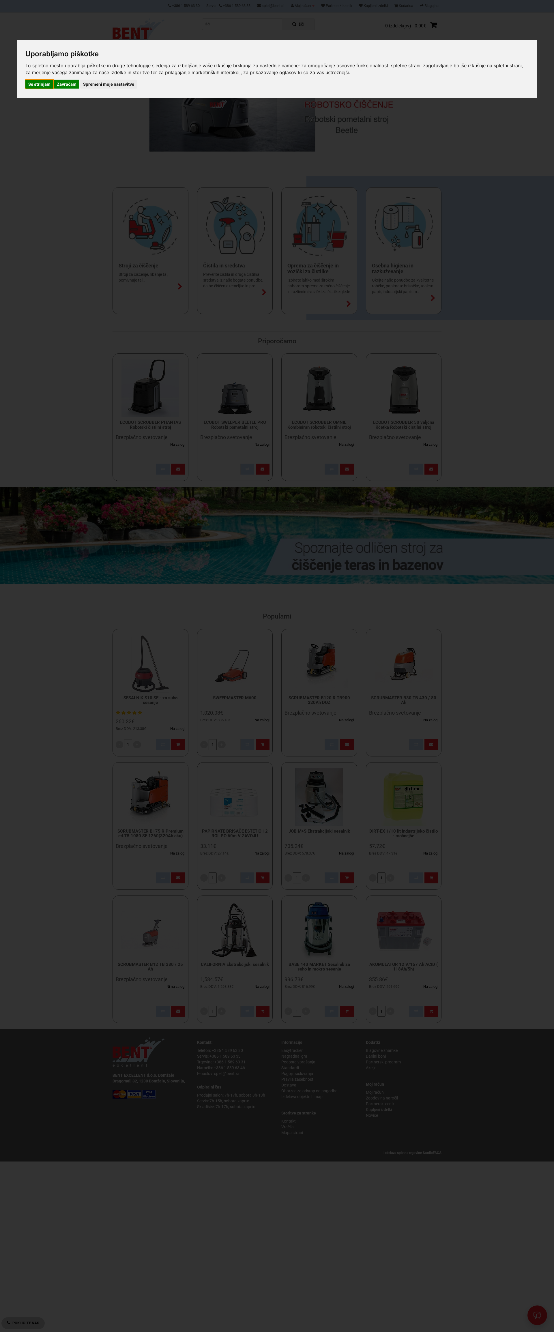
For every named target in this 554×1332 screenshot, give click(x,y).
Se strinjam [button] (39, 83)
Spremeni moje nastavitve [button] (108, 83)
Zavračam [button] (66, 83)
